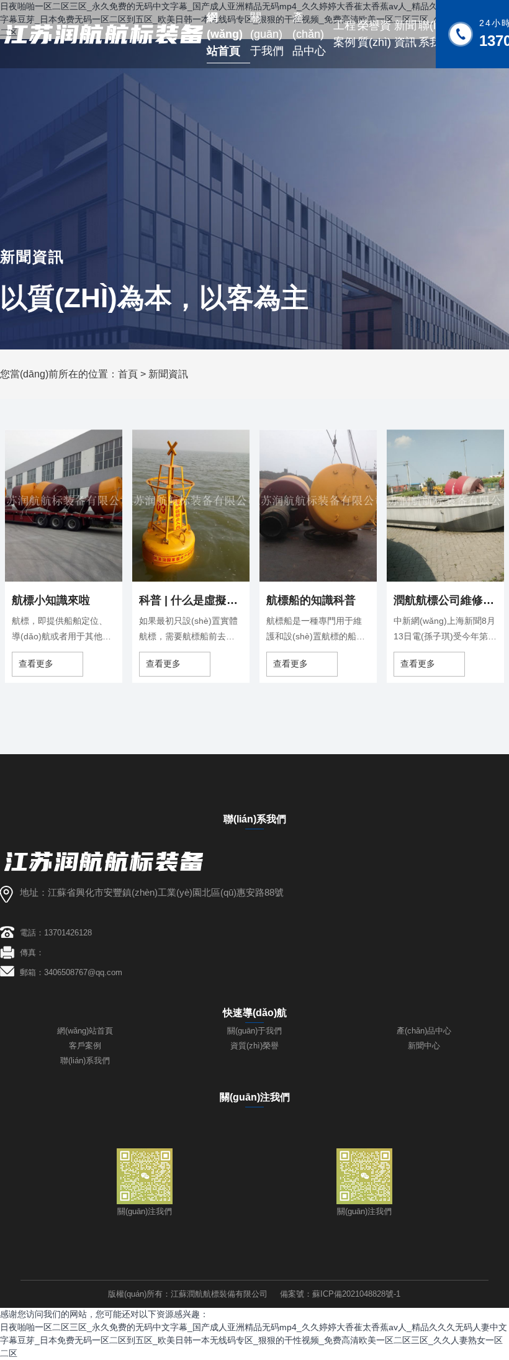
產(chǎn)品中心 (309, 34)
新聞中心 (424, 1045)
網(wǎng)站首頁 (225, 34)
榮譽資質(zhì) (374, 33)
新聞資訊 (168, 374)
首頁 (128, 374)
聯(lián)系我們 (85, 1060)
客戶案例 (85, 1045)
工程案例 (344, 33)
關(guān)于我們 (267, 34)
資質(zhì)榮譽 (254, 1045)
